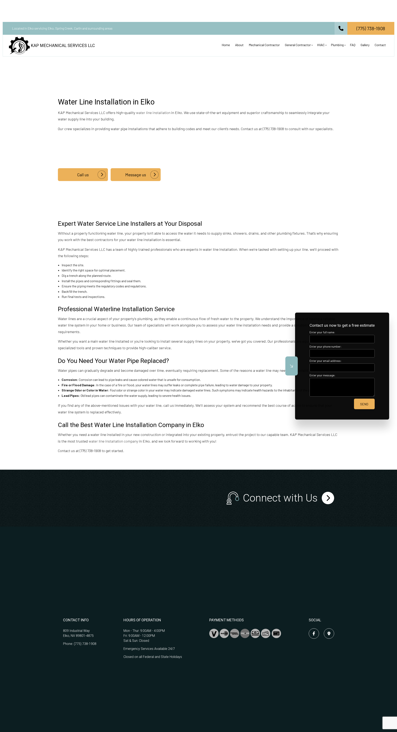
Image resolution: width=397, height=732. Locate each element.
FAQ (352, 45)
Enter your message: (322, 375)
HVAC (321, 45)
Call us (83, 174)
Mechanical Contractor (264, 45)
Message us (135, 174)
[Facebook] (314, 634)
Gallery (365, 45)
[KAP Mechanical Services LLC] (19, 45)
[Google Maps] (329, 634)
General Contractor (298, 45)
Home (226, 45)
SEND (364, 404)
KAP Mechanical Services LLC (63, 45)
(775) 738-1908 (85, 644)
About (239, 45)
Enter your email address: (326, 360)
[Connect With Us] (328, 498)
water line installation (153, 112)
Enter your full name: (322, 332)
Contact (380, 45)
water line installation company (113, 441)
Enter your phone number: (326, 346)
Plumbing (337, 45)
